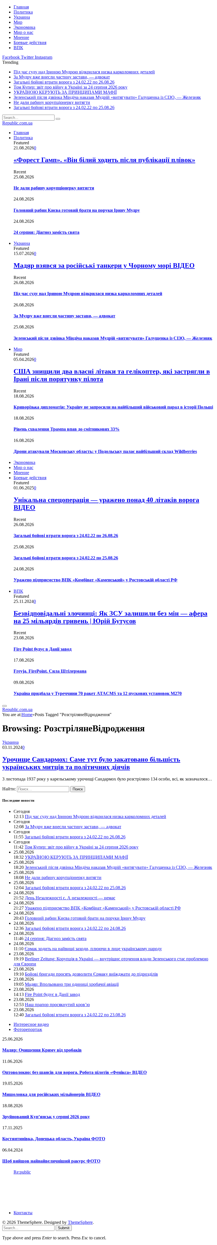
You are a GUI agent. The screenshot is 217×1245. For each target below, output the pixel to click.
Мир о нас (23, 32)
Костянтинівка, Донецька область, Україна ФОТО (53, 1138)
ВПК (18, 47)
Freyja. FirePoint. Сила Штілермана (50, 671)
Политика (23, 12)
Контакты (23, 1212)
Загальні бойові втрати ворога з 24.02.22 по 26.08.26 (64, 82)
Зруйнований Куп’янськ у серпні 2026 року (46, 1116)
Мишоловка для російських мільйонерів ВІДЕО (51, 1094)
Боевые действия (30, 42)
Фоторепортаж (28, 1029)
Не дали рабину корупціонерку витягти (52, 102)
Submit (64, 1228)
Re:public (22, 1172)
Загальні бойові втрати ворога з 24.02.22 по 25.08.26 (64, 107)
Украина (22, 17)
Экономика (24, 27)
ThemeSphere (80, 1222)
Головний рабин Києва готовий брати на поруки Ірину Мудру (77, 210)
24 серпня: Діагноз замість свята (46, 232)
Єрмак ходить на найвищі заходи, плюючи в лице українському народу (93, 948)
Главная (21, 7)
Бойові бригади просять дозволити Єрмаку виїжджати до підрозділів (91, 974)
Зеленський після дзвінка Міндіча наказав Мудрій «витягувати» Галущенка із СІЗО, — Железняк (107, 97)
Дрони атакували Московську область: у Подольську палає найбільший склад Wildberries (105, 451)
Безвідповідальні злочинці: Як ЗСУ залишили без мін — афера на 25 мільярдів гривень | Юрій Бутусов (110, 617)
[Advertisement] (105, 1192)
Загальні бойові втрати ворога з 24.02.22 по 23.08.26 (75, 1014)
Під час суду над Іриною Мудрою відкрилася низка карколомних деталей (84, 71)
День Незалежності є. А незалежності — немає (70, 897)
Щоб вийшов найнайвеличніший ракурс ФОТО (51, 1161)
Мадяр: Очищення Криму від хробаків (42, 1050)
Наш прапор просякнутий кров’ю (57, 1004)
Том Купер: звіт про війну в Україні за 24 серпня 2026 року (70, 87)
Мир (18, 22)
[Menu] (4, 706)
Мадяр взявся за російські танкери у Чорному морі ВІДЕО (104, 265)
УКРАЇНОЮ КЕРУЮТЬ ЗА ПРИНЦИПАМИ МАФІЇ (65, 92)
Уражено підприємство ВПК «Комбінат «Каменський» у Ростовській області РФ (95, 579)
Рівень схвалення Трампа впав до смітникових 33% (67, 429)
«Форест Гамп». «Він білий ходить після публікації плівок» (104, 159)
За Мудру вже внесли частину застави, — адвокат (62, 77)
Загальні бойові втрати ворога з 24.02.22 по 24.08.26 (75, 928)
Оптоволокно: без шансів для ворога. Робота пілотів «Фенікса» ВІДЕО (74, 1072)
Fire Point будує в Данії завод (42, 649)
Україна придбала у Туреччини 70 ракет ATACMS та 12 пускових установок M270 (98, 693)
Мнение (21, 37)
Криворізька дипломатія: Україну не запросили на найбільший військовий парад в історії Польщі (113, 407)
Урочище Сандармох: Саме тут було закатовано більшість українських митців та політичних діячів (91, 763)
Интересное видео (31, 1024)
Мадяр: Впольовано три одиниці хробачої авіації (72, 984)
